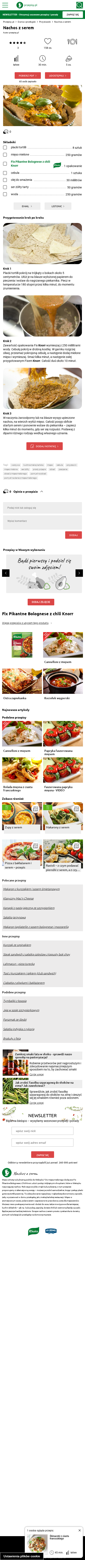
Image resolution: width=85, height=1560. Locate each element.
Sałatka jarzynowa (14, 917)
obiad (52, 469)
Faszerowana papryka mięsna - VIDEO (58, 788)
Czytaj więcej (37, 1074)
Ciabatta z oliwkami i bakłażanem (24, 982)
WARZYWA (16, 465)
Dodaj (73, 535)
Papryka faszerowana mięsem (58, 752)
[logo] (26, 5)
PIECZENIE (63, 469)
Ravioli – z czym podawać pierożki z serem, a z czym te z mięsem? (62, 868)
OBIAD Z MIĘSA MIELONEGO (15, 473)
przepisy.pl (14, 32)
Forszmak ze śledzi (14, 1019)
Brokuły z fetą (12, 1038)
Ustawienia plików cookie (22, 1556)
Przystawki (45, 21)
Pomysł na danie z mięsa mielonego (20, 478)
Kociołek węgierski (57, 698)
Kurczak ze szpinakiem (17, 945)
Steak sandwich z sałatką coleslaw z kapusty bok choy (36, 954)
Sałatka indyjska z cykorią (18, 1029)
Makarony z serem (57, 827)
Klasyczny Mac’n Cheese (18, 898)
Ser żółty (25, 469)
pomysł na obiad (38, 473)
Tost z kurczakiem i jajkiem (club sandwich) (29, 973)
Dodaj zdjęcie (41, 602)
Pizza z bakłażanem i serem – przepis (18, 865)
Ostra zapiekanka (14, 698)
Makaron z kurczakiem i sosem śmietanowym (31, 889)
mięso (50, 465)
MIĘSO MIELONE (11, 469)
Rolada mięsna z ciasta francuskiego (17, 788)
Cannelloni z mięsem (57, 662)
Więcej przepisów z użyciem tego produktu (25, 623)
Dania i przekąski (27, 21)
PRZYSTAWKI (71, 465)
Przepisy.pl (8, 21)
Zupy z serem (13, 827)
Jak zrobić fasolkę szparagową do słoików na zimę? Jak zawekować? (44, 1084)
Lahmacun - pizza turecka (18, 964)
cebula (60, 465)
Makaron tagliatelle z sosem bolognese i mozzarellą (35, 927)
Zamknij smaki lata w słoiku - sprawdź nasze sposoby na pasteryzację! (43, 1055)
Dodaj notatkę (46, 446)
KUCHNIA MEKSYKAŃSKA (33, 465)
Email (26, 206)
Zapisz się (43, 1155)
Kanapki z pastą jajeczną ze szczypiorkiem (28, 908)
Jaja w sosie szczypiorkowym (21, 1010)
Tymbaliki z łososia (14, 1001)
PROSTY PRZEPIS (39, 469)
